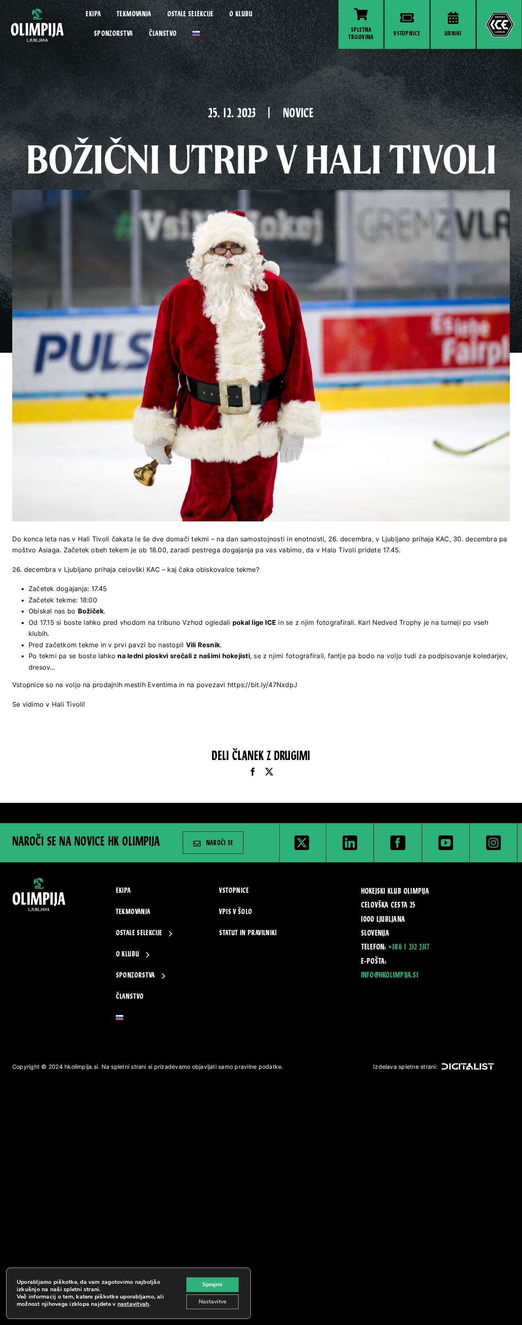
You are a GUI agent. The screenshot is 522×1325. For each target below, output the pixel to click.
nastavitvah (133, 1304)
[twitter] (301, 842)
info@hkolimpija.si (389, 975)
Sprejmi (212, 1284)
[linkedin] (350, 842)
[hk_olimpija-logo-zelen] (37, 11)
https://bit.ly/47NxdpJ (262, 685)
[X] (269, 772)
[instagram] (493, 842)
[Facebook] (253, 772)
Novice (298, 114)
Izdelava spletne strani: (405, 1066)
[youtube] (445, 842)
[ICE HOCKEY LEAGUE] (499, 24)
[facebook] (397, 842)
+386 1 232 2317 (408, 947)
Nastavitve (212, 1301)
